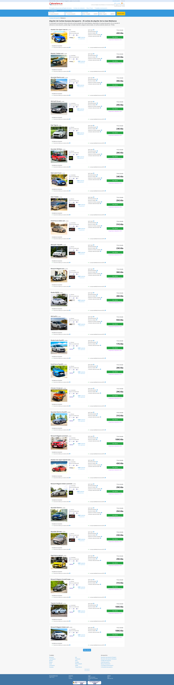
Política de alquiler (91, 677)
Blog (108, 677)
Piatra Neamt (78, 664)
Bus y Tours (90, 8)
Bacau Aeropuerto (105, 664)
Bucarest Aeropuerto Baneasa (108, 659)
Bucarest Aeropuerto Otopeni (108, 657)
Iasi (76, 657)
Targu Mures (78, 667)
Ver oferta (115, 37)
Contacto (70, 678)
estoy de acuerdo (116, 1)
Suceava (51, 667)
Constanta (52, 665)
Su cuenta (118, 3)
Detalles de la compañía (93, 678)
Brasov (51, 660)
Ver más (87, 669)
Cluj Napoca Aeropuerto (107, 665)
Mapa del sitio (110, 678)
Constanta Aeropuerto (106, 667)
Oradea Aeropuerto (106, 660)
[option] (54, 14)
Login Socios (51, 677)
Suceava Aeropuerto (54, 18)
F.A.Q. (70, 677)
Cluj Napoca (52, 659)
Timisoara (77, 659)
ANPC (89, 679)
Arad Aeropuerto (105, 662)
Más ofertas (87, 650)
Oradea (77, 662)
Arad (50, 664)
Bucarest (51, 657)
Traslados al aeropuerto (101, 8)
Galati (76, 665)
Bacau (50, 662)
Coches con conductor (79, 8)
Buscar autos (121, 13)
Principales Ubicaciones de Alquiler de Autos (60, 8)
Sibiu (76, 660)
